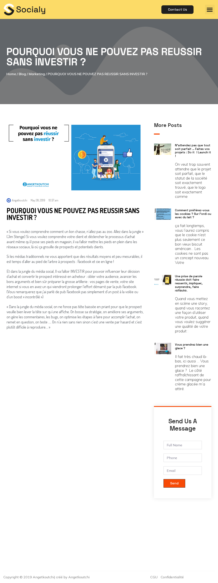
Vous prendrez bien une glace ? (191, 346)
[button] (210, 9)
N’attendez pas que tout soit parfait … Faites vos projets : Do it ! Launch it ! (193, 150)
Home (11, 74)
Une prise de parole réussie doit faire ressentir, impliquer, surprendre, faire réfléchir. (188, 283)
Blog (22, 74)
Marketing (37, 74)
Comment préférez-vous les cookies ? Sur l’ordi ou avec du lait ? (193, 213)
